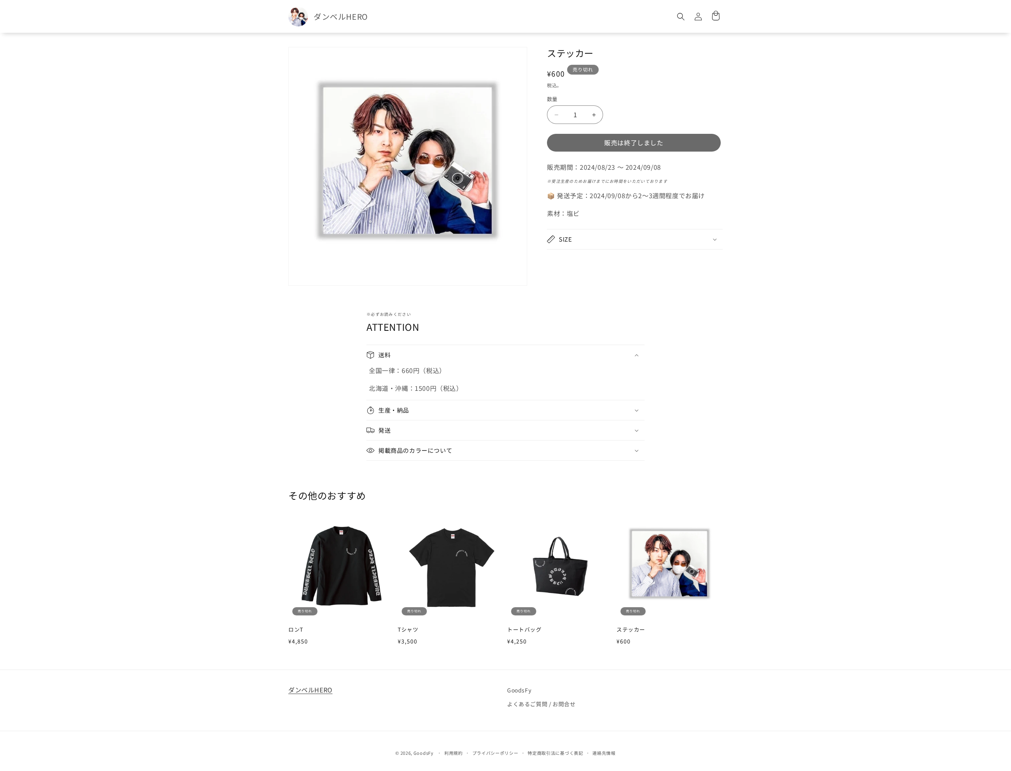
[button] (681, 16)
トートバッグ (524, 629)
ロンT (295, 629)
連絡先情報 (604, 753)
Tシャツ (408, 629)
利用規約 (453, 753)
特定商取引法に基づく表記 (555, 753)
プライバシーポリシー (495, 753)
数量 (552, 99)
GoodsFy (519, 690)
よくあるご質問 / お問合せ (541, 704)
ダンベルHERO (310, 689)
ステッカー (630, 629)
